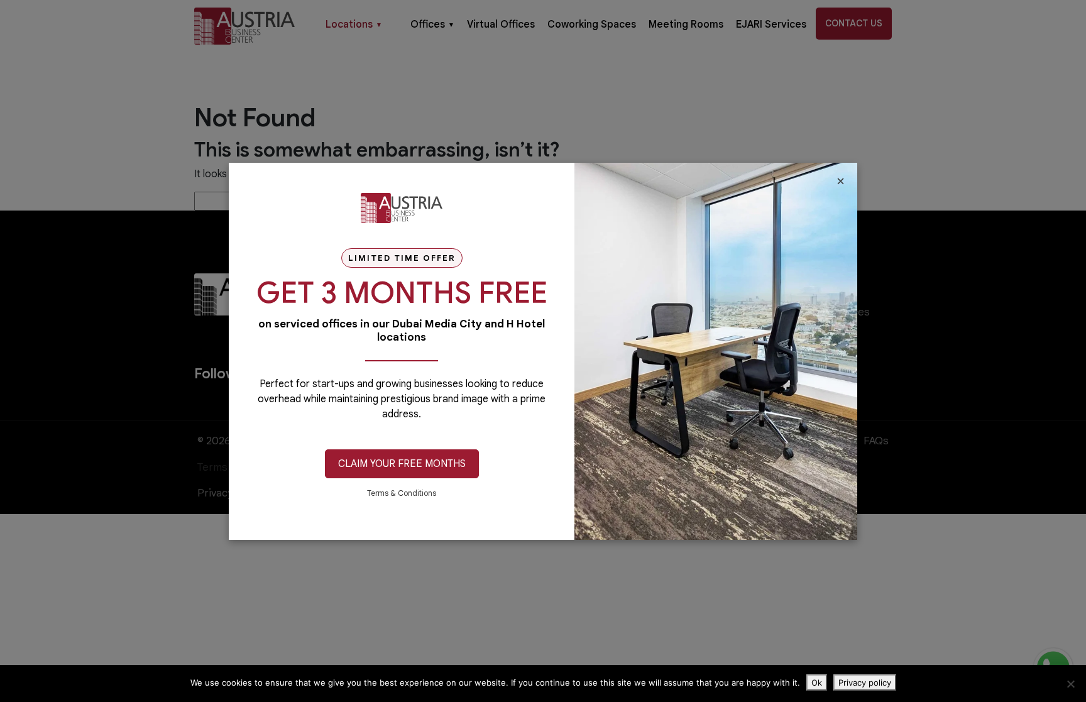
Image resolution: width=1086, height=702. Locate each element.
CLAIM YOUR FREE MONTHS (402, 464)
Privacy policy (864, 682)
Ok (816, 682)
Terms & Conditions (401, 493)
